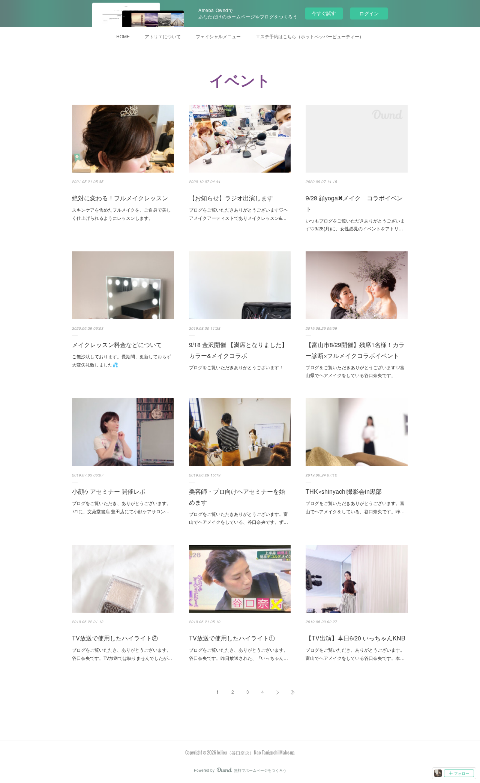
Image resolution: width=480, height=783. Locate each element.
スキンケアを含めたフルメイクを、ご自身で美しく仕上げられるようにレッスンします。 (121, 213)
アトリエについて (163, 36)
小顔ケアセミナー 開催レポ (109, 491)
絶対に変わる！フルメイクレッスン (120, 198)
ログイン (369, 13)
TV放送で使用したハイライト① (232, 638)
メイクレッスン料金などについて (117, 344)
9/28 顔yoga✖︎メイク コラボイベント (354, 203)
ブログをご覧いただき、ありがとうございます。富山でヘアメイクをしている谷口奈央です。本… (355, 653)
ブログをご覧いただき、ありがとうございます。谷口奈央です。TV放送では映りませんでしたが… (122, 653)
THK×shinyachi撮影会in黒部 (344, 491)
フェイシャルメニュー (218, 36)
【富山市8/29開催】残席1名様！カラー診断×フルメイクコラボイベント (355, 350)
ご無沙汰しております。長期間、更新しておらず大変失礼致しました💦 (121, 360)
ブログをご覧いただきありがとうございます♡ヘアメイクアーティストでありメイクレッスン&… (238, 213)
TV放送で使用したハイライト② (115, 638)
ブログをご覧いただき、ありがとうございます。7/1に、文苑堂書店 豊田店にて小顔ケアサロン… (121, 507)
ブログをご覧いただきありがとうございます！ (236, 367)
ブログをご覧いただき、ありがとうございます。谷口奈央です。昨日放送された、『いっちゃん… (238, 653)
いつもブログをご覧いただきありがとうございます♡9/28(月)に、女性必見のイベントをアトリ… (355, 224)
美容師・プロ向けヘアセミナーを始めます (237, 496)
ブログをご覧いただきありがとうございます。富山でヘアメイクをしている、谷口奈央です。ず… (238, 518)
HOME (123, 36)
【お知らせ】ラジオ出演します (231, 198)
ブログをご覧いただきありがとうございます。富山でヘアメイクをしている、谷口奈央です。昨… (355, 507)
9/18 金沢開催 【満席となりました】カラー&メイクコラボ (238, 350)
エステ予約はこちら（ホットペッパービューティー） (310, 36)
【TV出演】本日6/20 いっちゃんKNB (355, 638)
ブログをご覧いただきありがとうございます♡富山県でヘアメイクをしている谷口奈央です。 (355, 371)
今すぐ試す (324, 13)
